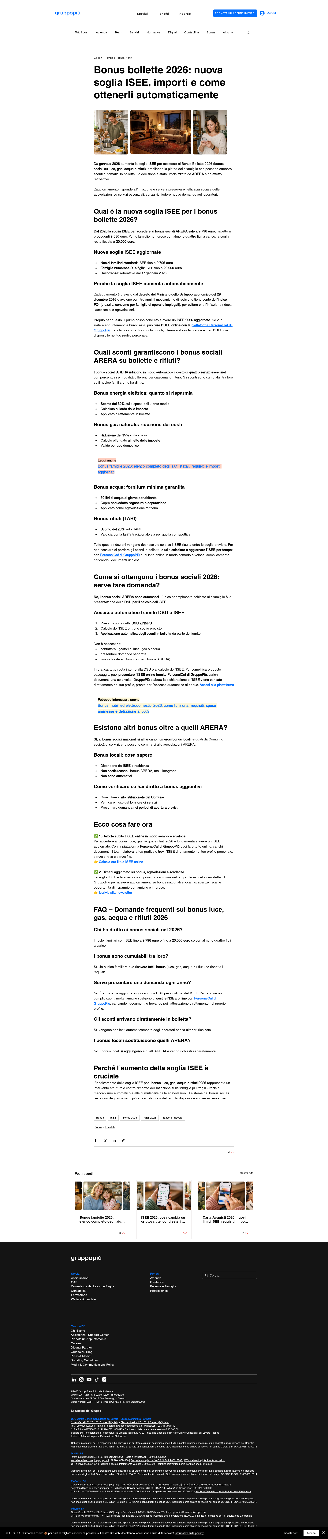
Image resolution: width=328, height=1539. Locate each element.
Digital (172, 32)
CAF (74, 1282)
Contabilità (191, 32)
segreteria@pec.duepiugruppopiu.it (90, 1460)
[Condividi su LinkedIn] (114, 1140)
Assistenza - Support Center (90, 1335)
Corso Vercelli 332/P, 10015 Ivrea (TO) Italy (94, 1422)
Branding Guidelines (85, 1360)
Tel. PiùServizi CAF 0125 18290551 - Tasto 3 (206, 1484)
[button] (142, 13)
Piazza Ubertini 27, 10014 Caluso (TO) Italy (145, 1422)
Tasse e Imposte (172, 1117)
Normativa (153, 32)
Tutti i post (81, 32)
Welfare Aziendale (83, 1299)
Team (118, 32)
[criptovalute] (164, 1195)
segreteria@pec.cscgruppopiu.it (124, 1425)
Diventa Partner (81, 1347)
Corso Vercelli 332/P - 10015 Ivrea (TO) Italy (95, 1401)
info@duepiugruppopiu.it (84, 1456)
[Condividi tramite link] (123, 1140)
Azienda (101, 32)
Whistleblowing (193, 1460)
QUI (168, 1446)
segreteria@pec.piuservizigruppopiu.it (91, 1488)
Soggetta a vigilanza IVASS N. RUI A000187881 (157, 1460)
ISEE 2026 (150, 1117)
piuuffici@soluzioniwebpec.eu (189, 1512)
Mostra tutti (246, 1172)
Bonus (211, 32)
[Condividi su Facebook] (95, 1140)
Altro (226, 32)
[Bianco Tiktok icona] (96, 1379)
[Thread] (104, 1379)
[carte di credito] (225, 1195)
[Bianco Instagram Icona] (81, 1379)
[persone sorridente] (102, 1195)
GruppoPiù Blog (81, 1352)
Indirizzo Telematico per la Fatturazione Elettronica (98, 1436)
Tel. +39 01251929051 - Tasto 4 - (89, 1425)
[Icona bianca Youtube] (89, 1379)
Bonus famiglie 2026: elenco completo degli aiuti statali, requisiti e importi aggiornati (101, 1219)
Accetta (311, 1533)
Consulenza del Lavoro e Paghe (92, 1286)
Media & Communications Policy (92, 1364)
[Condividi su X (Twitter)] (105, 1140)
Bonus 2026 (130, 1117)
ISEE (113, 1117)
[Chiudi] (323, 1533)
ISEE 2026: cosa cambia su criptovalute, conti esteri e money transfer (163, 1219)
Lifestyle (110, 1127)
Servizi (134, 32)
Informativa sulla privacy (189, 1533)
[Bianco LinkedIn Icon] (74, 1379)
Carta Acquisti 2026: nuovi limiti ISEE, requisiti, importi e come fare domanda (225, 1219)
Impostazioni (290, 1533)
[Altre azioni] (232, 57)
